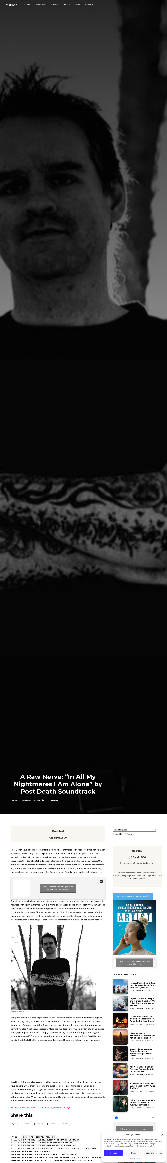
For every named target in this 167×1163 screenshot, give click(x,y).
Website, (15, 1107)
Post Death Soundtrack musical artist (31, 1160)
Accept (113, 1153)
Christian (41, 800)
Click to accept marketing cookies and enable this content (58, 888)
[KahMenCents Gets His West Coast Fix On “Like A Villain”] (120, 1087)
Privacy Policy (135, 1158)
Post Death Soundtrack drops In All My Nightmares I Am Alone (43, 1155)
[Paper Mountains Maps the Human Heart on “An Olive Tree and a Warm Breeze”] (120, 1003)
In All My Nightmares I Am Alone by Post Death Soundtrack (41, 1143)
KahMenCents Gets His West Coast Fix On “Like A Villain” (142, 1085)
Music (14, 800)
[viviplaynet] (11, 5)
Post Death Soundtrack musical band (73, 1160)
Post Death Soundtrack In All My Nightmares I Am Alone (40, 1157)
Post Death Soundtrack (84, 1149)
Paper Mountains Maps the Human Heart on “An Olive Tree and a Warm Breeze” (142, 1002)
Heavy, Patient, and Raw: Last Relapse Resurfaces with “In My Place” (143, 985)
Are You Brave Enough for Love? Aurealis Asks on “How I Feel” (142, 1069)
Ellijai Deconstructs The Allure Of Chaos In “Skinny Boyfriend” (142, 1102)
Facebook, (25, 1107)
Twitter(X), (36, 1107)
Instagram (68, 1107)
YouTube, (57, 1107)
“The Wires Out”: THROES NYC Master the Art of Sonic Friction (142, 1035)
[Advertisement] (58, 1062)
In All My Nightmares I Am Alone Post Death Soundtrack (40, 1149)
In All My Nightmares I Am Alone (39, 1137)
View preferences (154, 1153)
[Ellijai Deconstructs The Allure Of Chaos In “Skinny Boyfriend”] (120, 1104)
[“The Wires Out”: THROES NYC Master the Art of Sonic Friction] (120, 1037)
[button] (162, 1134)
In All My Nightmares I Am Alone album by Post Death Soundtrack (45, 1140)
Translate (131, 834)
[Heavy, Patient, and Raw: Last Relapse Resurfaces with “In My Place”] (120, 986)
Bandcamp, (47, 1107)
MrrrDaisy (140, 1024)
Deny (133, 1153)
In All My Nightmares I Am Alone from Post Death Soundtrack (43, 1146)
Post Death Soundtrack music (87, 1157)
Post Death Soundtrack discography (30, 1152)
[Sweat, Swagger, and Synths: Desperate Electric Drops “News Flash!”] (120, 1053)
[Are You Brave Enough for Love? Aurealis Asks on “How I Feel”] (120, 1070)
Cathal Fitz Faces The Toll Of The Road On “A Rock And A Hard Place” (142, 1018)
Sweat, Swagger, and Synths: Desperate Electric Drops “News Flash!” (141, 1052)
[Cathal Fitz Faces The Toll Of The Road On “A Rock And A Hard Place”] (120, 1020)
